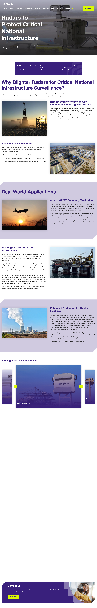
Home (5, 8)
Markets (19, 8)
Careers (67, 8)
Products (37, 8)
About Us (60, 8)
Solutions (12, 8)
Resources (45, 8)
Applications (28, 8)
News (53, 8)
